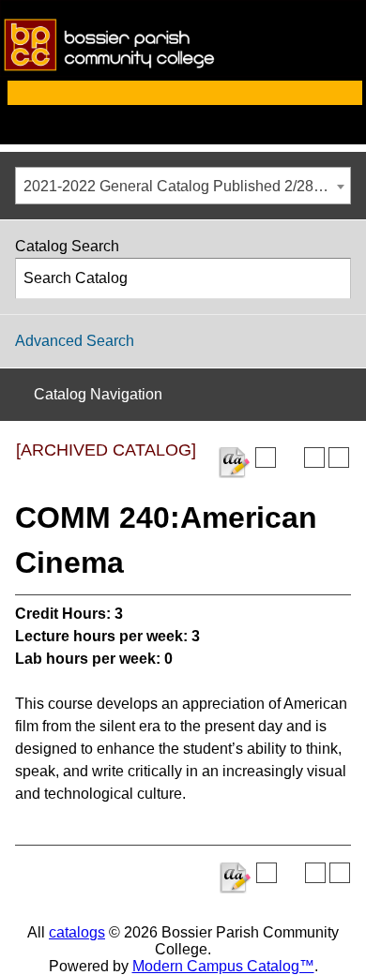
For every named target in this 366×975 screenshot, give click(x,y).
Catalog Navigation (98, 394)
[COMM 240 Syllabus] (234, 462)
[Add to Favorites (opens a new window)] (265, 457)
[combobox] (183, 185)
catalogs (77, 932)
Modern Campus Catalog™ (223, 966)
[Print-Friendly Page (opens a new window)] (314, 457)
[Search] (331, 278)
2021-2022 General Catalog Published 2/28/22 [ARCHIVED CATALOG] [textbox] (186, 186)
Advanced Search (74, 341)
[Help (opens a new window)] (338, 457)
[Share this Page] (290, 457)
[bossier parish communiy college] (183, 72)
